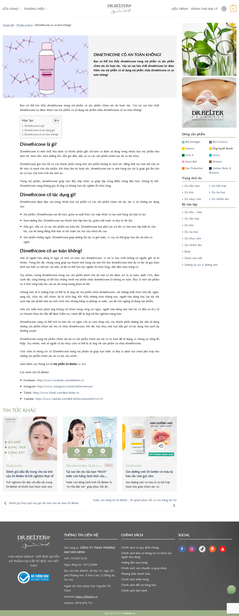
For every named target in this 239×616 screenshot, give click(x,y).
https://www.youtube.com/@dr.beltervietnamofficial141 (69, 398)
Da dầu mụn (192, 186)
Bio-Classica (219, 141)
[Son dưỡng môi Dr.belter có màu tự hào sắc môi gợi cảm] (149, 438)
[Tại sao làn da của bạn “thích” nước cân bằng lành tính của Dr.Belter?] (89, 438)
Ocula (216, 155)
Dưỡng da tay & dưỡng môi (201, 264)
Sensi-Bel (191, 161)
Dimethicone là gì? (34, 125)
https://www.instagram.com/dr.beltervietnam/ (64, 386)
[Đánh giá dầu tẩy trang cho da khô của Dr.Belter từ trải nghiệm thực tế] (30, 438)
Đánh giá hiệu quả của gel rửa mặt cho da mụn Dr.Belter (43, 503)
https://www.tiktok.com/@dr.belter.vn (55, 392)
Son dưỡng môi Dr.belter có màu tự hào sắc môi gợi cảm (149, 473)
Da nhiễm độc (220, 199)
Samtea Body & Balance (220, 170)
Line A (189, 155)
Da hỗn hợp (219, 186)
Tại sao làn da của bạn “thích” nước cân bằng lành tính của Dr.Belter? (86, 475)
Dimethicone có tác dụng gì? (39, 130)
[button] (224, 9)
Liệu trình (180, 8)
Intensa (189, 148)
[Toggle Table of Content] (54, 121)
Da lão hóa (191, 232)
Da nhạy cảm (193, 199)
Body (188, 251)
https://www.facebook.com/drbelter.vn (60, 380)
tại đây (81, 364)
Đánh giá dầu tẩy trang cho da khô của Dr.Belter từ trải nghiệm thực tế (30, 473)
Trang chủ (8, 25)
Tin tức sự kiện (24, 25)
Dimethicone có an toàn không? (41, 134)
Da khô (189, 192)
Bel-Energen (192, 141)
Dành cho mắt (193, 258)
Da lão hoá (218, 192)
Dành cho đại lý (204, 8)
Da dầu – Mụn (193, 212)
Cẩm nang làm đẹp (76, 465)
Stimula (217, 161)
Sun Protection (194, 168)
